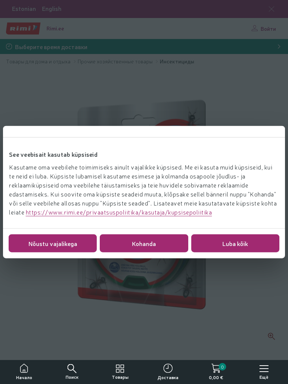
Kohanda (144, 243)
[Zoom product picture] (271, 336)
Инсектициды (177, 61)
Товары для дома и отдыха (39, 61)
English (52, 8)
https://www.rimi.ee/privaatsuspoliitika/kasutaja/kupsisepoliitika (119, 211)
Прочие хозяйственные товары (116, 61)
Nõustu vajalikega (52, 243)
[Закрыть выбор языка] (271, 9)
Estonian (24, 8)
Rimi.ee (55, 28)
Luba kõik (235, 243)
